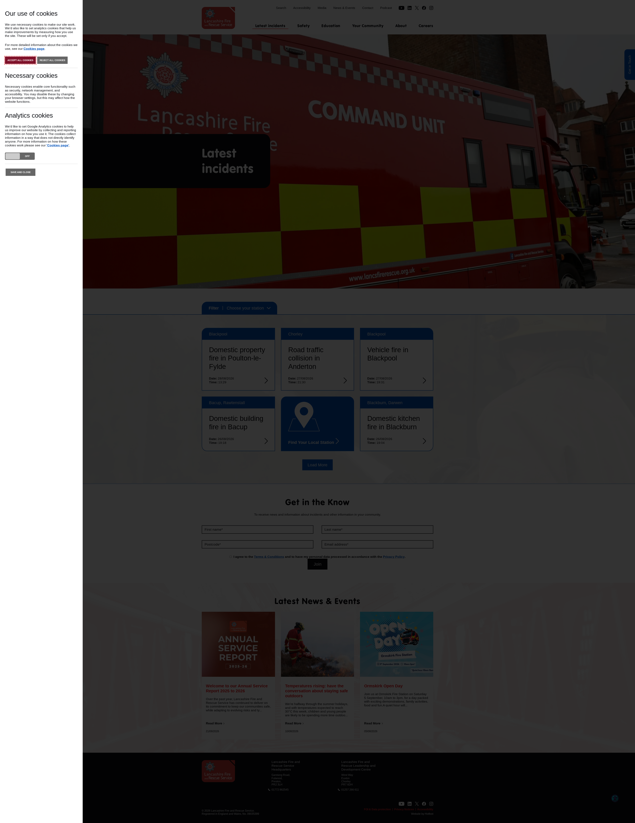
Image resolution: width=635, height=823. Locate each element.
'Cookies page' (57, 145)
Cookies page (33, 48)
